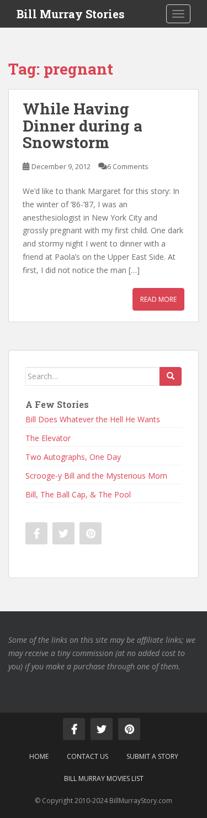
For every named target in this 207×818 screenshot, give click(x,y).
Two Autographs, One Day (73, 457)
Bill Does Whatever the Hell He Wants (92, 419)
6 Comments (127, 166)
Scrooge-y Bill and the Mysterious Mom (96, 475)
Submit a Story (152, 756)
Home (39, 756)
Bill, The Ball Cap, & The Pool (78, 494)
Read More (158, 299)
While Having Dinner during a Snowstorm (82, 125)
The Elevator (48, 438)
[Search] (171, 376)
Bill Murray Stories (71, 14)
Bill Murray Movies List (104, 778)
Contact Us (87, 756)
